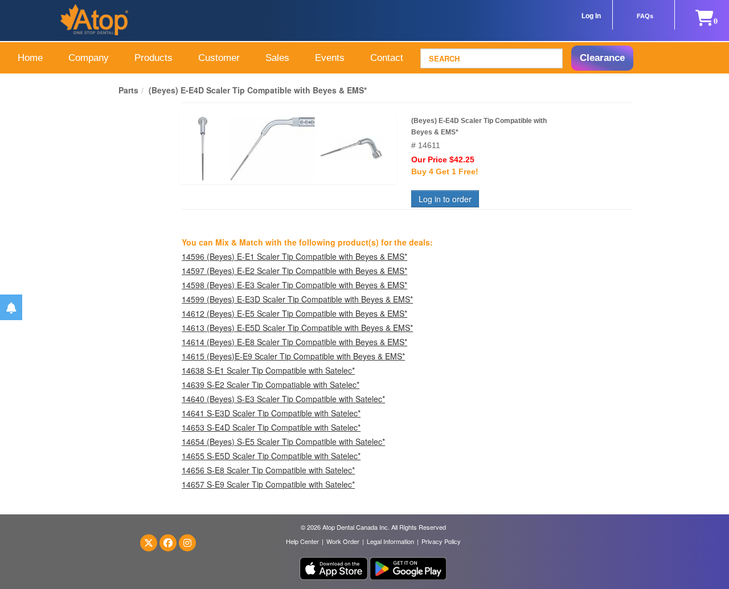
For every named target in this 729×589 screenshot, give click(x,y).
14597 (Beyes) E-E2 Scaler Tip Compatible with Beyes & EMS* (294, 270)
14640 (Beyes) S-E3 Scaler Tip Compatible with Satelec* (283, 398)
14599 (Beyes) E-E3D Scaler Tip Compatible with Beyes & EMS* (297, 299)
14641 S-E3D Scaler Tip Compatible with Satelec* (271, 413)
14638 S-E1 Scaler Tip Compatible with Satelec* (268, 370)
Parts (128, 90)
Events (330, 57)
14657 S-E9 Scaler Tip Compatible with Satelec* (268, 484)
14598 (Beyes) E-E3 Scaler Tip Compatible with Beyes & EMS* (294, 285)
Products (153, 57)
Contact (386, 57)
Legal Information (390, 541)
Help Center (302, 541)
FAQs (645, 16)
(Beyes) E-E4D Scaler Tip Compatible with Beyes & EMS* (258, 90)
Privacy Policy (441, 541)
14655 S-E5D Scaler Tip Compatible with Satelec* (271, 455)
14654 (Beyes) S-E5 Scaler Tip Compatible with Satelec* (283, 441)
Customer (219, 57)
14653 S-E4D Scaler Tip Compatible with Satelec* (271, 427)
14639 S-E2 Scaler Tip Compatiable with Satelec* (270, 384)
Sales (277, 57)
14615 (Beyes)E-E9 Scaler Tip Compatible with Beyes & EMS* (293, 356)
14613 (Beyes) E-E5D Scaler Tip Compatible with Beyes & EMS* (297, 327)
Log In (591, 16)
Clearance (602, 57)
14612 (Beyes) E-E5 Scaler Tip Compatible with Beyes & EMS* (294, 313)
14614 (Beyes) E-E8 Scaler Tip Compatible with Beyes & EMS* (294, 341)
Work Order (342, 541)
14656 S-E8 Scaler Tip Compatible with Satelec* (268, 470)
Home (30, 57)
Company (88, 57)
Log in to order (445, 198)
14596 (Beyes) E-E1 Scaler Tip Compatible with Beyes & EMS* (294, 256)
